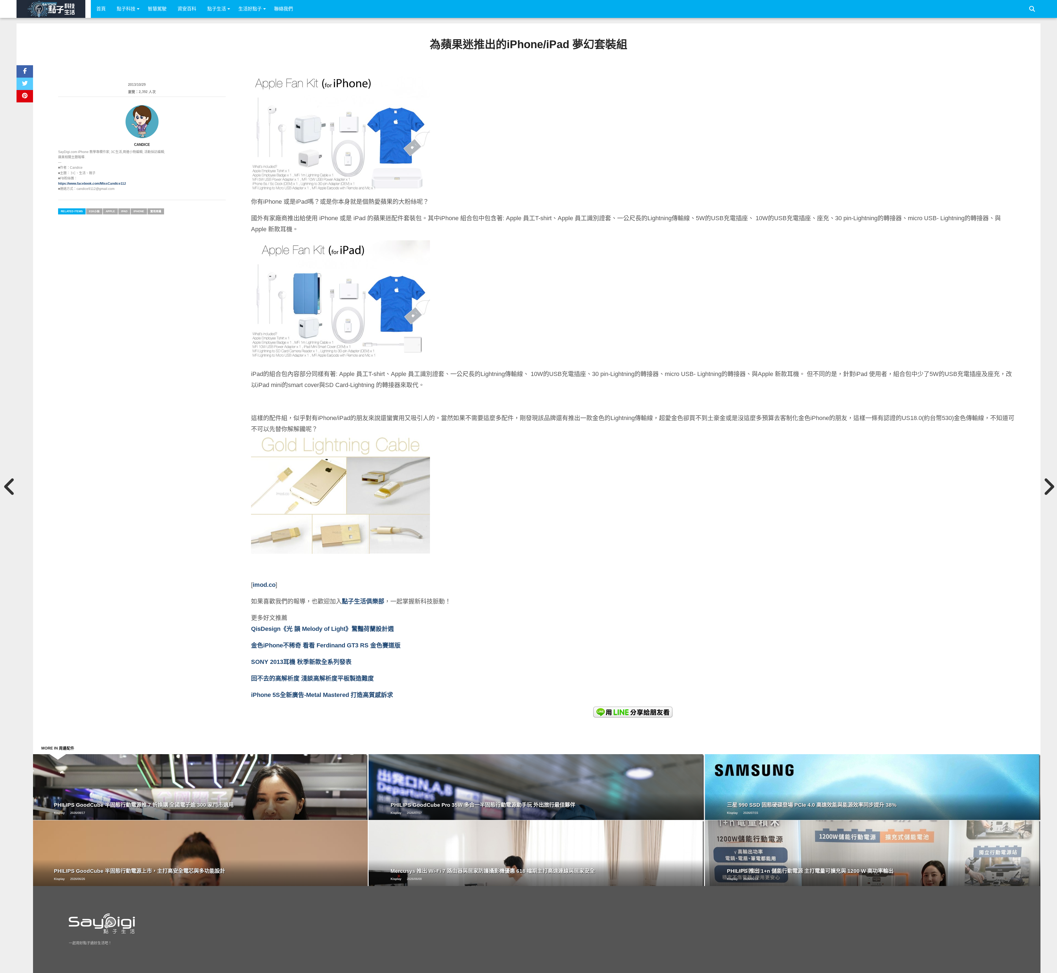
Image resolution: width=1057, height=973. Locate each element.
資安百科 (187, 9)
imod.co (264, 584)
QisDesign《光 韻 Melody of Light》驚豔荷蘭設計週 (322, 628)
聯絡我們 (283, 9)
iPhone (139, 211)
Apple (110, 211)
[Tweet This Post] (25, 84)
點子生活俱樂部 (363, 601)
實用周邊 (155, 211)
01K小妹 (94, 211)
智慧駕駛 (157, 9)
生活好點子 (250, 9)
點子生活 (216, 9)
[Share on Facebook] (25, 71)
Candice (142, 145)
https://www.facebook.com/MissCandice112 (92, 184)
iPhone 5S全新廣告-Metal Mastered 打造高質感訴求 (322, 694)
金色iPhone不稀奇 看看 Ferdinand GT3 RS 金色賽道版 (326, 645)
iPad (124, 211)
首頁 (101, 9)
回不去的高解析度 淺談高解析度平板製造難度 (312, 678)
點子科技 (126, 9)
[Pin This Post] (25, 96)
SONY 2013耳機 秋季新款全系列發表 (301, 661)
